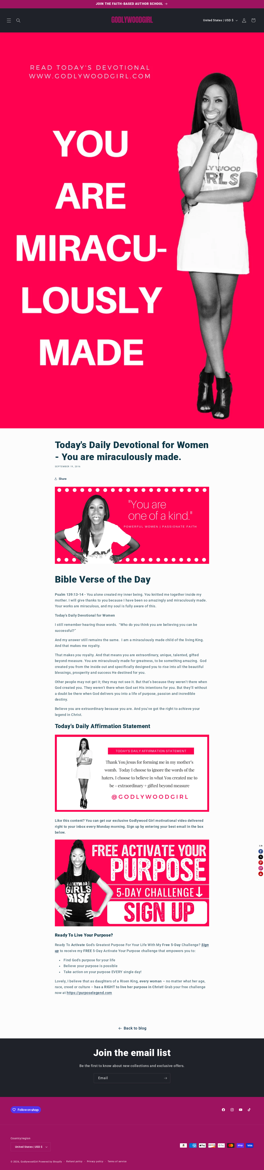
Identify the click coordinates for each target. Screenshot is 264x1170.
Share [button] (63, 479)
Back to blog (135, 1028)
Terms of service (117, 1161)
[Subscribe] (165, 1078)
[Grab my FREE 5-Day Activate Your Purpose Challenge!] (132, 925)
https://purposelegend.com (89, 993)
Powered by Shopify (50, 1161)
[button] (9, 20)
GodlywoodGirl (29, 1161)
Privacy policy (95, 1161)
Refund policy (74, 1161)
